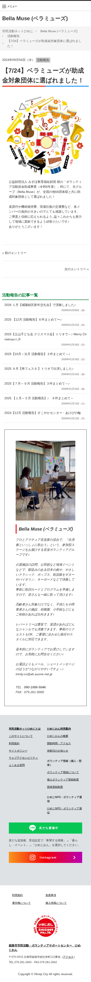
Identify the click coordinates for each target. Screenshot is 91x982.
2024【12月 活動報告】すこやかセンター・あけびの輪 (45, 415)
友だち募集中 (49, 828)
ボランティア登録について (63, 772)
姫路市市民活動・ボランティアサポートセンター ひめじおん (45, 948)
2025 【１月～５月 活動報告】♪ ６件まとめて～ (45, 400)
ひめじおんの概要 (57, 736)
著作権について (21, 902)
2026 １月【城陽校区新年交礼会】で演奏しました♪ (45, 307)
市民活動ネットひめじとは (25, 728)
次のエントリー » (76, 269)
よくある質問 (17, 765)
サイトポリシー (18, 750)
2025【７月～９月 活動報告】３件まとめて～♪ (45, 386)
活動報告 (13, 36)
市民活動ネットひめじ (17, 31)
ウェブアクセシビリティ (23, 757)
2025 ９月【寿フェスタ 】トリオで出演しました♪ (45, 371)
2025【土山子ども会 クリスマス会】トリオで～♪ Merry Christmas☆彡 (45, 339)
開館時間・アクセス (59, 743)
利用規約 (14, 743)
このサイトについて (21, 736)
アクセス (68, 956)
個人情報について (56, 902)
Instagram (48, 857)
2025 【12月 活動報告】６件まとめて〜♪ (45, 322)
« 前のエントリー (14, 253)
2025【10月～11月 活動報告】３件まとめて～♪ (45, 356)
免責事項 (51, 895)
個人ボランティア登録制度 (63, 779)
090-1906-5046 (35, 687)
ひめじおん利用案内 (59, 728)
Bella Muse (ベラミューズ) (35, 18)
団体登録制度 (55, 786)
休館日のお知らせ (57, 750)
